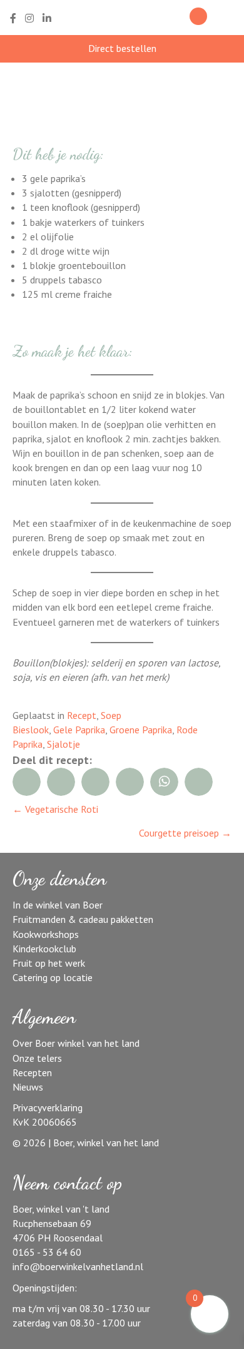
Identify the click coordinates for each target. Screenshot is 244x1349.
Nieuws (28, 1087)
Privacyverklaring (48, 1107)
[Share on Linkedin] (61, 782)
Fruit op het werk (49, 963)
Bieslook (31, 729)
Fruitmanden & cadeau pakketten (83, 919)
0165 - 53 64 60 (47, 1252)
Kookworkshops (46, 934)
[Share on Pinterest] (130, 782)
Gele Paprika (79, 729)
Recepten (32, 1072)
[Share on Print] (199, 782)
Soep (111, 715)
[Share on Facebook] (27, 782)
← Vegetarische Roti (55, 809)
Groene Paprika (140, 729)
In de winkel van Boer (58, 904)
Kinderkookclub (44, 948)
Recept (81, 715)
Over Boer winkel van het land (76, 1043)
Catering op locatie (53, 977)
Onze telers (37, 1058)
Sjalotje (63, 744)
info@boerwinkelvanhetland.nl (78, 1266)
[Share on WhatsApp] (164, 782)
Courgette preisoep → (185, 833)
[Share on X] (95, 782)
